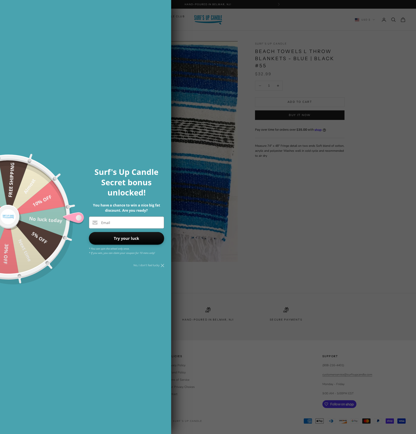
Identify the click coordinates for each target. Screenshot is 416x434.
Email (105, 222)
